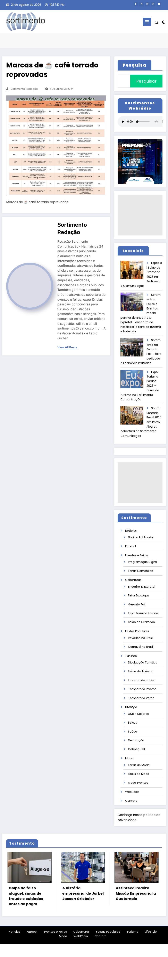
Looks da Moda (138, 774)
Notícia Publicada (140, 537)
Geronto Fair (137, 604)
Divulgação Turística (142, 662)
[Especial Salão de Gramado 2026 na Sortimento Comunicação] (133, 271)
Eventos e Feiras (136, 555)
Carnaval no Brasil (140, 647)
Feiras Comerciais (140, 571)
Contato (131, 801)
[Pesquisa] (156, 23)
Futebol (130, 546)
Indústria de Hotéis (141, 680)
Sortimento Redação (24, 89)
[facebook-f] (136, 4)
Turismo (131, 656)
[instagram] (153, 4)
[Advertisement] (140, 215)
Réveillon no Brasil (140, 638)
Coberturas (133, 580)
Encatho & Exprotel (141, 587)
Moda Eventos (138, 783)
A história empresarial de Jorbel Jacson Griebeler (36, 893)
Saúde (132, 732)
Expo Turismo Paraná (143, 613)
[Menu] (147, 22)
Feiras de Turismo (140, 671)
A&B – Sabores (138, 714)
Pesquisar (146, 81)
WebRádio (132, 792)
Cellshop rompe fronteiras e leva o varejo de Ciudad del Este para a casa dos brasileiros (142, 899)
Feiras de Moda (139, 765)
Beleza (132, 723)
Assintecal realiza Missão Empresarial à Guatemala (89, 893)
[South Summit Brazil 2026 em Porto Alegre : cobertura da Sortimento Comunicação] (133, 416)
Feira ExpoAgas (138, 595)
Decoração (136, 740)
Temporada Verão (141, 698)
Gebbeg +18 (136, 749)
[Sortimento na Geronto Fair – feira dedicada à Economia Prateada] (133, 348)
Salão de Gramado (141, 622)
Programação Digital (142, 562)
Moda (129, 758)
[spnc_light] (163, 22)
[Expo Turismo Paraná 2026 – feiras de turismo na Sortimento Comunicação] (133, 380)
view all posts (67, 347)
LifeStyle (131, 707)
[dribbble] (147, 4)
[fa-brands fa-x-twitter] (141, 4)
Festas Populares (137, 631)
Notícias (131, 531)
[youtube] (159, 4)
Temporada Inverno (142, 689)
